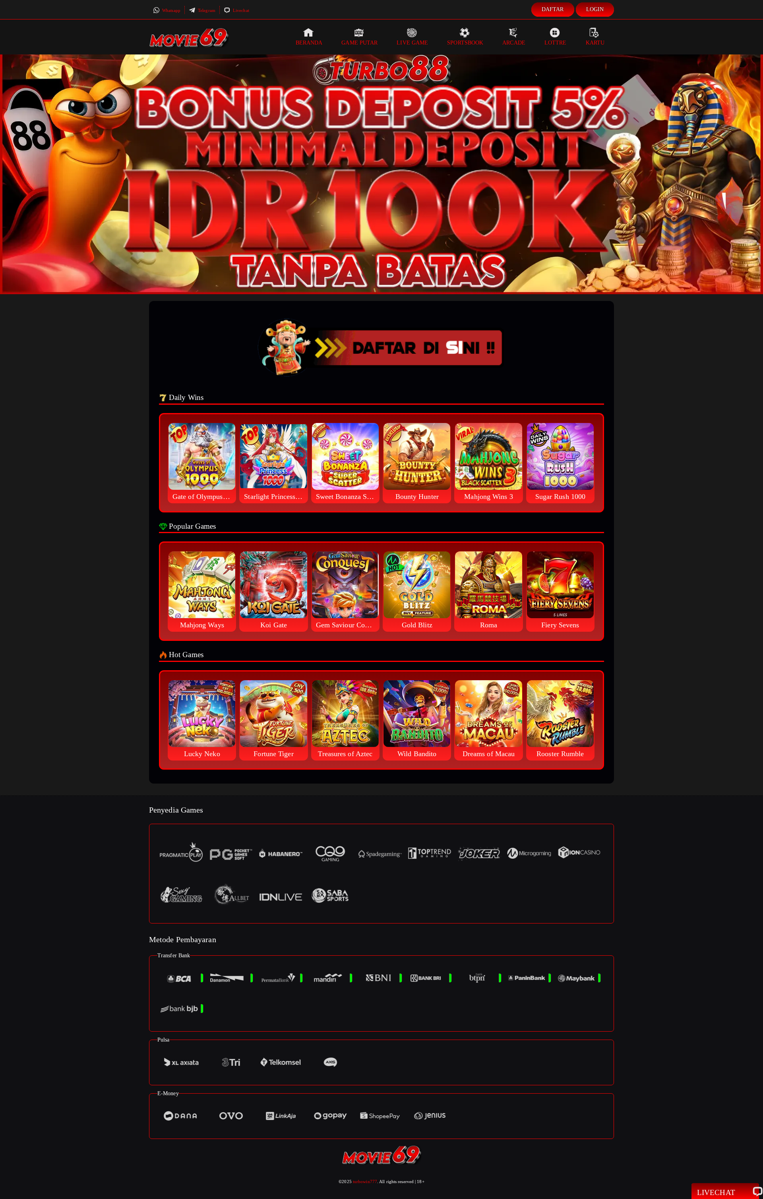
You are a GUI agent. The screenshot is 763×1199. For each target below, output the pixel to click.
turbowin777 (365, 1181)
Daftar (553, 9)
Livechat (240, 10)
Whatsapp (170, 10)
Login (595, 9)
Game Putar (359, 43)
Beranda (309, 43)
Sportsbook (465, 43)
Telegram (206, 10)
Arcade (513, 43)
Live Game (412, 43)
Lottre (555, 43)
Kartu (595, 43)
